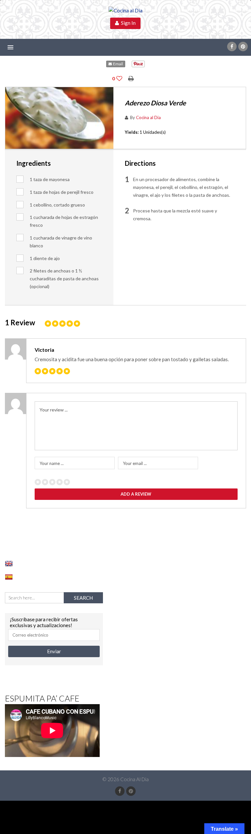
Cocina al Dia (148, 117)
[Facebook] (232, 46)
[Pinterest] (243, 46)
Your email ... (135, 463)
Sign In (127, 23)
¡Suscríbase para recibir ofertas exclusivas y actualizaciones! (44, 622)
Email (117, 63)
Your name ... (52, 463)
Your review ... (54, 409)
